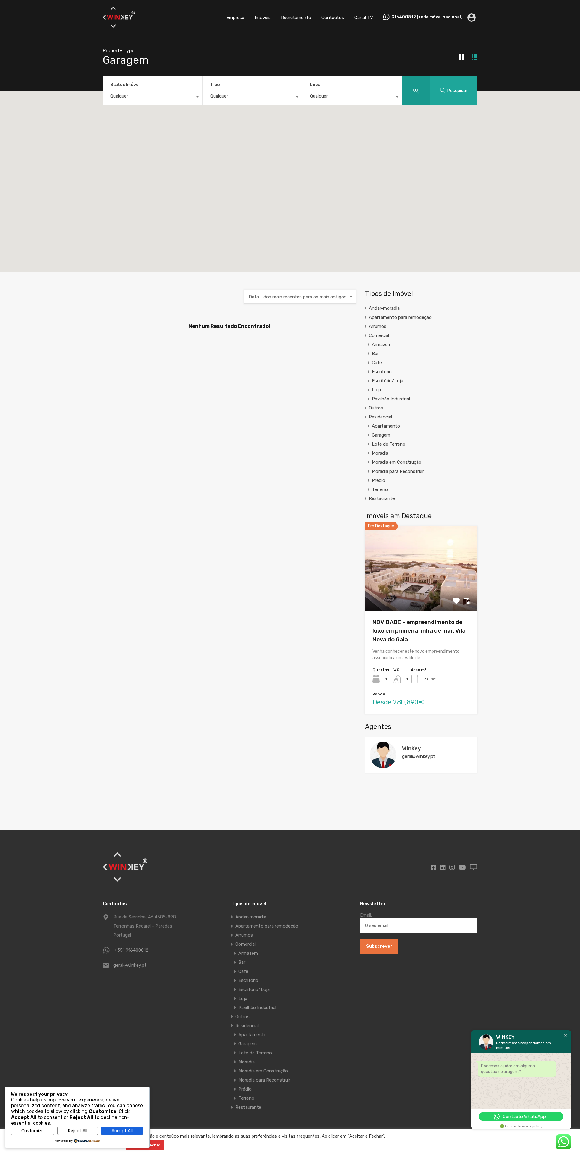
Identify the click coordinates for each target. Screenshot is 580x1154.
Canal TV (363, 17)
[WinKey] (383, 765)
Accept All (122, 1130)
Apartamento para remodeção (400, 317)
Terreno (380, 489)
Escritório (382, 371)
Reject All (77, 1130)
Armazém (382, 344)
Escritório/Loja (387, 380)
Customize (32, 1130)
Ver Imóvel (421, 593)
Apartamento (386, 426)
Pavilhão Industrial (391, 399)
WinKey (411, 748)
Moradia (380, 453)
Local (316, 84)
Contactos (332, 17)
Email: (366, 915)
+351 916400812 (131, 950)
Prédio (378, 480)
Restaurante (382, 498)
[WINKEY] (119, 26)
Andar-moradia (384, 308)
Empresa (235, 17)
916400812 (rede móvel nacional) (427, 17)
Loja (376, 390)
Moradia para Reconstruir (398, 471)
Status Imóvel (125, 84)
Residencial (380, 417)
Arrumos (377, 326)
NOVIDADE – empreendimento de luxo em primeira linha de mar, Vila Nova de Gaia (419, 631)
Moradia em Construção (396, 462)
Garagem (381, 435)
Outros (376, 408)
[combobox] (152, 97)
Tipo (215, 84)
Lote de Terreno (388, 444)
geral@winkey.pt (418, 756)
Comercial (379, 335)
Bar (375, 353)
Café (377, 362)
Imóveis (263, 17)
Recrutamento (296, 17)
